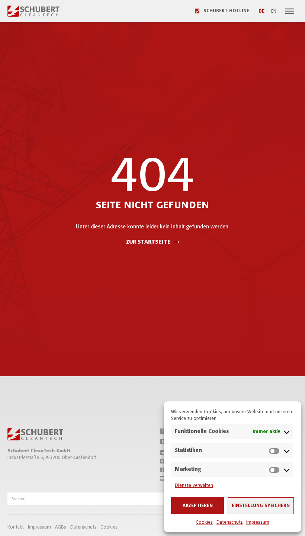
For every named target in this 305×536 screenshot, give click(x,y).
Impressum (257, 522)
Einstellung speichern (261, 505)
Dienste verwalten (194, 485)
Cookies (204, 522)
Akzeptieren (198, 505)
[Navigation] (289, 11)
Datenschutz (229, 522)
